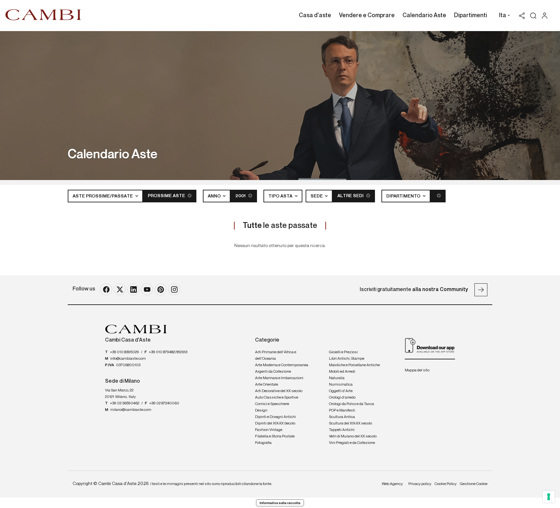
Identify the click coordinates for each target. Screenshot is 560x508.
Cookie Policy (446, 484)
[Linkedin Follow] (133, 289)
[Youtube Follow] (147, 289)
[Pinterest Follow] (161, 289)
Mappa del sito (417, 370)
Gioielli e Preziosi (343, 352)
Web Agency (392, 484)
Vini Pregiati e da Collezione (352, 443)
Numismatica (341, 385)
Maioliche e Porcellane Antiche (354, 365)
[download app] (430, 345)
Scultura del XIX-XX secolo (350, 423)
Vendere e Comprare (367, 15)
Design (261, 410)
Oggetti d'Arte (341, 391)
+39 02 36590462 (124, 403)
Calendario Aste (424, 15)
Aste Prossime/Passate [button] (103, 196)
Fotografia (263, 443)
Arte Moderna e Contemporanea (281, 365)
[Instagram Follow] (174, 289)
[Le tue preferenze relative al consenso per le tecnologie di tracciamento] (548, 497)
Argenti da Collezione (273, 372)
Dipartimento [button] (403, 196)
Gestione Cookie (473, 484)
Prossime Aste (167, 196)
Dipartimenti (470, 15)
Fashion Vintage (268, 430)
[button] (503, 16)
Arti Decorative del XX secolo (278, 391)
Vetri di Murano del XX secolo (353, 436)
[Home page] (43, 14)
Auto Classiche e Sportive (276, 398)
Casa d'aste (315, 15)
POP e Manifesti (342, 410)
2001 (241, 196)
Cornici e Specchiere (272, 404)
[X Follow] (120, 289)
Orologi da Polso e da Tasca (351, 404)
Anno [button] (215, 196)
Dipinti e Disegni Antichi (275, 417)
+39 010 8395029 (124, 352)
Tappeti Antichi (342, 430)
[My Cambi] (546, 15)
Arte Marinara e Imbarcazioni (279, 378)
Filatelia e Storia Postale (275, 436)
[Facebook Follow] (106, 289)
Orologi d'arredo (342, 398)
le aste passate (280, 226)
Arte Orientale (266, 385)
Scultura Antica (342, 417)
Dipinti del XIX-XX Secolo (275, 423)
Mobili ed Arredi (342, 372)
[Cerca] (533, 16)
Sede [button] (317, 196)
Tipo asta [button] (280, 196)
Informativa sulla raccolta (280, 503)
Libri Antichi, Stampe (346, 359)
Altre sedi (351, 196)
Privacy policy (419, 484)
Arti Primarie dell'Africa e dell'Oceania (275, 355)
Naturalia (336, 378)
